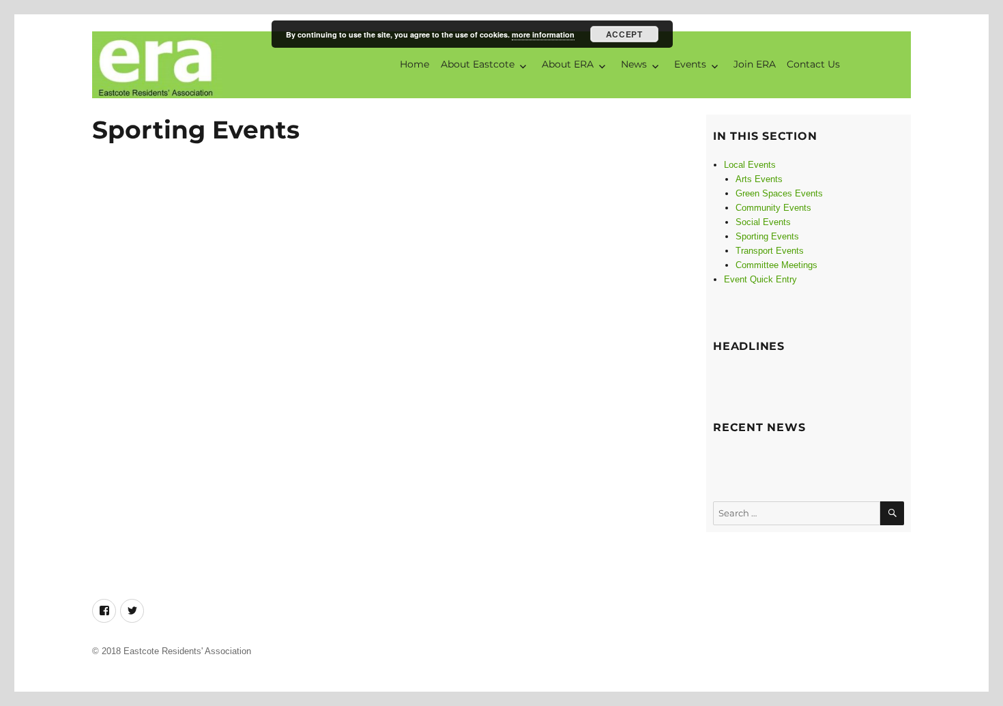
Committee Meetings (776, 265)
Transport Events (770, 251)
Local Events (750, 165)
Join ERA (754, 64)
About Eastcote (477, 64)
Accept (624, 34)
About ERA (568, 64)
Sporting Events (767, 236)
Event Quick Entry (760, 279)
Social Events (763, 222)
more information (543, 34)
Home (414, 64)
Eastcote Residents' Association (187, 651)
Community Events (773, 208)
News (634, 64)
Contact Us (813, 64)
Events (690, 64)
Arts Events (759, 179)
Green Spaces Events (779, 193)
